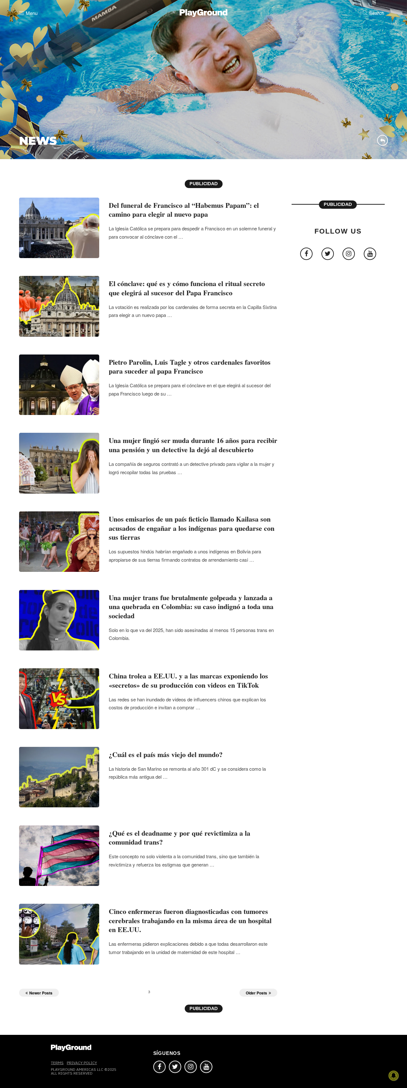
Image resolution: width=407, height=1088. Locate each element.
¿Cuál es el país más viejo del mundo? (166, 754)
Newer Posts (40, 993)
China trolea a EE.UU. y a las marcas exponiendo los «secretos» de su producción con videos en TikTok (188, 680)
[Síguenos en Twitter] (175, 1067)
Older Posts (256, 993)
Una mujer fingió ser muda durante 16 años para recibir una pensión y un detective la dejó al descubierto (193, 445)
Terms (57, 1062)
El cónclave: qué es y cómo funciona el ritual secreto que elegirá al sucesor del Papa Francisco (187, 288)
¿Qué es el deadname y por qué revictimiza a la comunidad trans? (179, 837)
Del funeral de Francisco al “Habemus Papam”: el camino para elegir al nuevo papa (184, 210)
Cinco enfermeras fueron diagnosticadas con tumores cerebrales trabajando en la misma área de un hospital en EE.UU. (190, 920)
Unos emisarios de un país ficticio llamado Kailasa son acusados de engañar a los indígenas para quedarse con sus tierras (191, 528)
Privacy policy (82, 1062)
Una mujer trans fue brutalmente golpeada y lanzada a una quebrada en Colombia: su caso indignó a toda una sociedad (191, 606)
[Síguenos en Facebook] (159, 1067)
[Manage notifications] (394, 1075)
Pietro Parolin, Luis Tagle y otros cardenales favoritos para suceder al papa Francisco (190, 366)
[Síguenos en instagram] (190, 1067)
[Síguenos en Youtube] (206, 1067)
